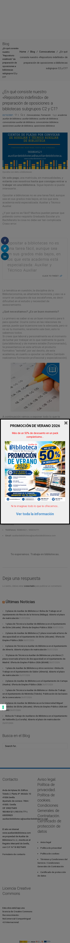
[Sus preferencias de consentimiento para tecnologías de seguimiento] (3, 707)
